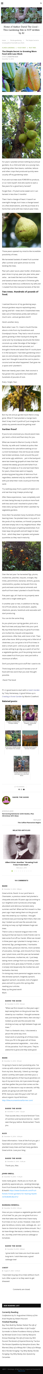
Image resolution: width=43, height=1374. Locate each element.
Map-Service (21, 1371)
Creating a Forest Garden (12, 696)
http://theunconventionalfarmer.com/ (17, 1100)
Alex (4, 1133)
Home (4, 40)
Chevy (5, 1267)
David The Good (13, 57)
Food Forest (22, 48)
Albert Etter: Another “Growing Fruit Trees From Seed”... (21, 863)
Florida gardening (15, 40)
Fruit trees (32, 48)
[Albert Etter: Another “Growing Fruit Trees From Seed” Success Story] (21, 847)
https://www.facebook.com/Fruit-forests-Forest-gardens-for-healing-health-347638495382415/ (19, 1193)
